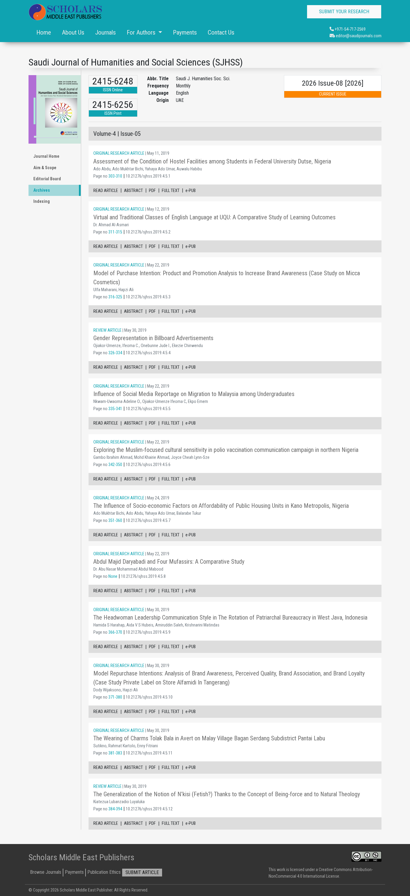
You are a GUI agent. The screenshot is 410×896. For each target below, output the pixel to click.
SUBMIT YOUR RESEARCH (344, 11)
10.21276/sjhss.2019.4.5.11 (149, 753)
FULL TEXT (170, 190)
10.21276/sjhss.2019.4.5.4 (148, 352)
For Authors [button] (142, 32)
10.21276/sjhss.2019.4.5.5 (148, 408)
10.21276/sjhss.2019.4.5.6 (148, 464)
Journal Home (46, 156)
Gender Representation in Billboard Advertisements (153, 338)
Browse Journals (45, 872)
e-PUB (190, 190)
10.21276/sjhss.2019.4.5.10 (149, 697)
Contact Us (221, 32)
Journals (105, 32)
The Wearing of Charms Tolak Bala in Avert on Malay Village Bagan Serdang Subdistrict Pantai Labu (209, 738)
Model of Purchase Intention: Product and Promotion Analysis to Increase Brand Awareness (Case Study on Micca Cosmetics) (226, 278)
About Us (73, 32)
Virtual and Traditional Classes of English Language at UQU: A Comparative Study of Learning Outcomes (214, 217)
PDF (152, 190)
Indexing (41, 201)
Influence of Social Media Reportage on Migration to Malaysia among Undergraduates (193, 394)
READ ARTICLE (105, 190)
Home (43, 32)
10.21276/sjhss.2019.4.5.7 (148, 520)
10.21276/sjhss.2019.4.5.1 (148, 176)
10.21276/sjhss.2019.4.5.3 (148, 297)
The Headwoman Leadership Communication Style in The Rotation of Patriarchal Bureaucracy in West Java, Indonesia (230, 617)
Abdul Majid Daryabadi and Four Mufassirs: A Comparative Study (168, 561)
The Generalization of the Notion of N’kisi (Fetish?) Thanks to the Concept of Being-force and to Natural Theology (226, 794)
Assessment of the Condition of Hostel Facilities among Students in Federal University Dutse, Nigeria (212, 161)
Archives (41, 190)
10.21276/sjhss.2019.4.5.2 (148, 232)
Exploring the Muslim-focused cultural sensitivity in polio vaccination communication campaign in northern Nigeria (225, 449)
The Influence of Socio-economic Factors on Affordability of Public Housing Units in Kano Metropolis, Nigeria (221, 505)
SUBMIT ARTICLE (142, 872)
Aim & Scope (44, 167)
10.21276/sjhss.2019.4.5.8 (143, 576)
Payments (185, 32)
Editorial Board (47, 178)
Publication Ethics (104, 872)
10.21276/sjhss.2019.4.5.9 (148, 632)
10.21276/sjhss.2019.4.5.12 (149, 809)
